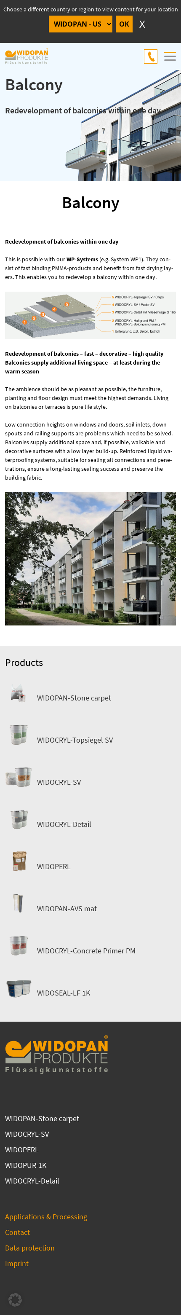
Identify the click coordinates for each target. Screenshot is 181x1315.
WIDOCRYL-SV (59, 782)
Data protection (30, 1248)
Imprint (17, 1263)
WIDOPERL (54, 866)
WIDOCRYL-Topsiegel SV (75, 740)
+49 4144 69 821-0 (150, 56)
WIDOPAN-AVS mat (67, 908)
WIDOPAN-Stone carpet (74, 698)
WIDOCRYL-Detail (64, 824)
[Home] (31, 56)
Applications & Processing (46, 1216)
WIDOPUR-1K (25, 1165)
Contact (17, 1232)
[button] (15, 1300)
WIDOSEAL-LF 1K (63, 993)
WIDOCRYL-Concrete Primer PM (86, 950)
